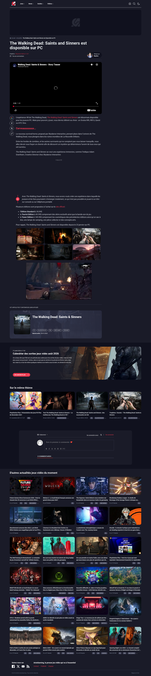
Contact (36, 666)
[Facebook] (13, 666)
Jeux (21, 4)
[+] (64, 448)
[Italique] (49, 449)
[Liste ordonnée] (57, 449)
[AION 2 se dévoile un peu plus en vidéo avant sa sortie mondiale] (59, 606)
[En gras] (46, 449)
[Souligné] (52, 449)
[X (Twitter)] (18, 666)
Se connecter (109, 435)
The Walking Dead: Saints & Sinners (56, 317)
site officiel (60, 207)
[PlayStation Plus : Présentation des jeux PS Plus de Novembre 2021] (25, 401)
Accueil (13, 38)
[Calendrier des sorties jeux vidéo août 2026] (75, 363)
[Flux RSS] (28, 666)
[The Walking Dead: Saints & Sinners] (22, 324)
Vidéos (49, 4)
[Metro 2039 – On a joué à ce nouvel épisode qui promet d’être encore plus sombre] (59, 636)
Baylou (96, 56)
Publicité (43, 666)
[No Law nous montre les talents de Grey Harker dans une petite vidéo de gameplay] (59, 546)
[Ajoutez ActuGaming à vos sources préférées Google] (12, 118)
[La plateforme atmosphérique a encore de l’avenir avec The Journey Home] (92, 516)
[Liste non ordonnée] (60, 449)
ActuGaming (13, 4)
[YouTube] (23, 666)
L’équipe (50, 666)
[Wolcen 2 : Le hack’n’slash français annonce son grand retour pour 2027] (59, 486)
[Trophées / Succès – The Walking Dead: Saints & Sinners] (125, 401)
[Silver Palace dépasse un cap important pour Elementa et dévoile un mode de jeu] (92, 636)
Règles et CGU (135, 673)
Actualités (19, 38)
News (30, 4)
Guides (39, 4)
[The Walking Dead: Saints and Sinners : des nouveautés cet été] (92, 401)
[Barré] (55, 449)
